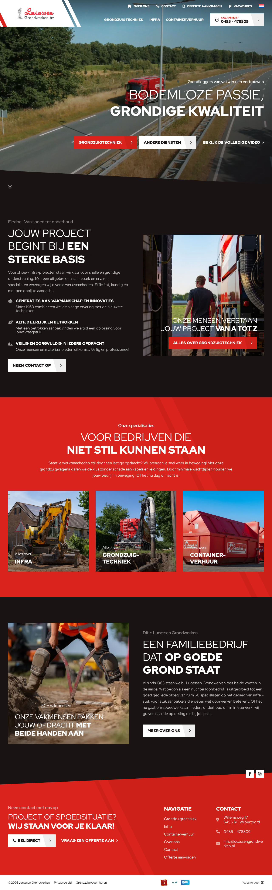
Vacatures (243, 6)
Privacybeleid (63, 882)
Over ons (141, 6)
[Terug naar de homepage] (35, 13)
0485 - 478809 (237, 831)
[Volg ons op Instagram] (260, 774)
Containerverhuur (185, 19)
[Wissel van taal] (261, 6)
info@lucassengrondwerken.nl (243, 843)
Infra (154, 19)
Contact (168, 6)
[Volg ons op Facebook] (250, 774)
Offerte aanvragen (204, 6)
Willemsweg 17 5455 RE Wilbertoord (242, 819)
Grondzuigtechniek (123, 19)
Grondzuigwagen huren (91, 882)
